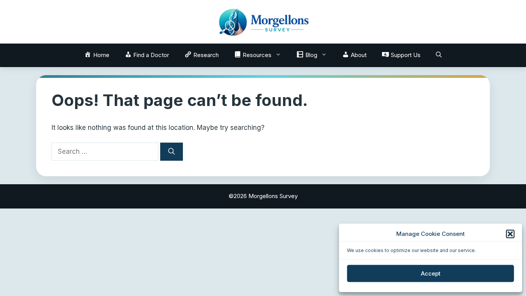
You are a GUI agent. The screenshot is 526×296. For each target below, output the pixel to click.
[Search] (171, 152)
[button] (510, 234)
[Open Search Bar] (438, 55)
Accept (431, 273)
